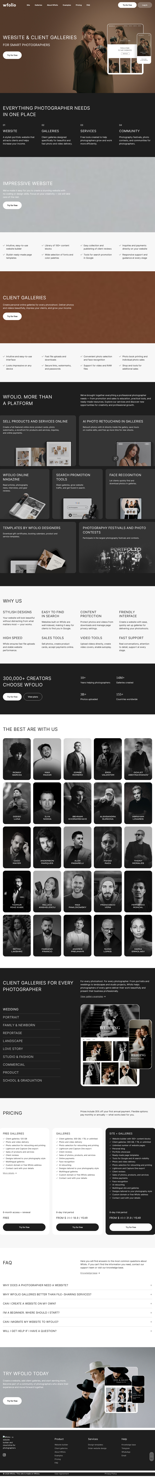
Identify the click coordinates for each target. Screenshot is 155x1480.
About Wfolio (52, 5)
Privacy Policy (111, 1474)
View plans (33, 697)
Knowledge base (88, 1273)
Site (28, 5)
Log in (144, 5)
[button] (31, 1010)
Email (124, 1455)
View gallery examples (91, 996)
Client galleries (61, 1448)
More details (8, 1173)
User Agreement (62, 1474)
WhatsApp (126, 1452)
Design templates (95, 1445)
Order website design (97, 1448)
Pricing (79, 5)
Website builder (61, 1445)
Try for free (127, 5)
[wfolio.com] (9, 5)
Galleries (38, 5)
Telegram (126, 1448)
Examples (67, 5)
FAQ (88, 5)
